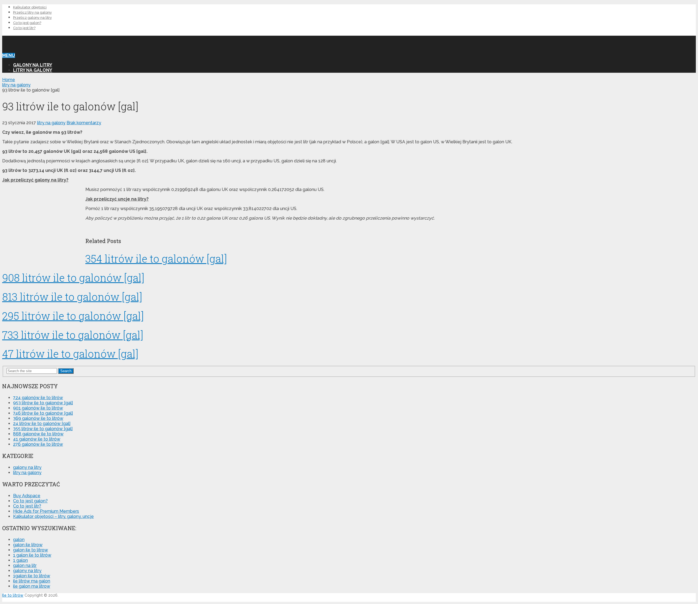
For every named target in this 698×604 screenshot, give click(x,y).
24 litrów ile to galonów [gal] (41, 423)
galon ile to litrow (30, 550)
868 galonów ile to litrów (38, 433)
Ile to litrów (34, 41)
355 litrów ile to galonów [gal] (43, 428)
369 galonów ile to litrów (38, 418)
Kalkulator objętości (30, 7)
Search (65, 371)
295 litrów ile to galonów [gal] (73, 316)
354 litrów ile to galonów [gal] (156, 258)
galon (19, 539)
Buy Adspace (26, 495)
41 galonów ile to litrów (36, 439)
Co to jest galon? (27, 23)
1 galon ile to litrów (32, 555)
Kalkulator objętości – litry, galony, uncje (53, 516)
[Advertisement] (655, 165)
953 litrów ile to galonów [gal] (43, 402)
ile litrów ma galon (31, 581)
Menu (8, 55)
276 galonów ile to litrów (38, 444)
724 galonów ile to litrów (38, 397)
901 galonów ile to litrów (38, 408)
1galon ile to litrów (31, 575)
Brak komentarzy (84, 122)
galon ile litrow (28, 544)
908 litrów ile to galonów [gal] (73, 277)
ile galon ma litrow (31, 586)
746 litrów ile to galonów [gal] (43, 413)
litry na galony (32, 70)
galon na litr (25, 565)
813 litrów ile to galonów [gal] (72, 296)
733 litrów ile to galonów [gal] (72, 335)
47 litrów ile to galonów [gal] (70, 353)
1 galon (20, 560)
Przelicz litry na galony (32, 12)
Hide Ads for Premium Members (46, 511)
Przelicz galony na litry (32, 18)
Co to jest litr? (24, 28)
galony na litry (32, 65)
